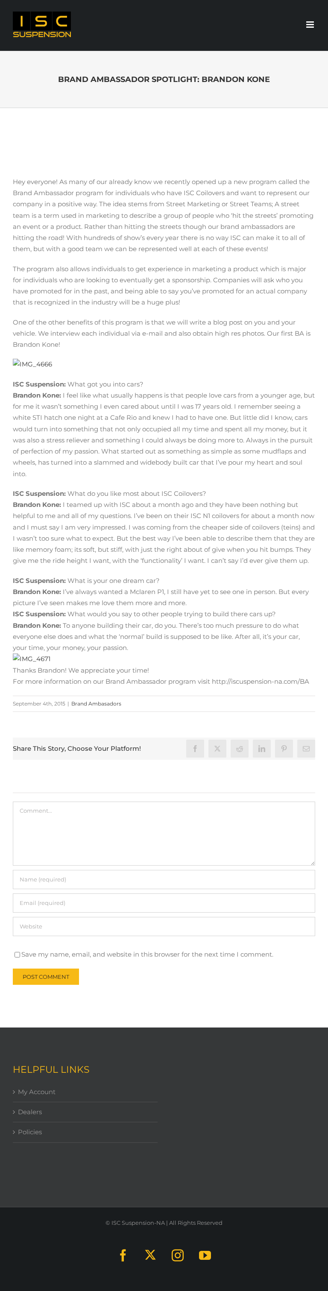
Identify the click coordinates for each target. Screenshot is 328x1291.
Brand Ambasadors (96, 703)
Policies (30, 1132)
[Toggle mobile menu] (310, 24)
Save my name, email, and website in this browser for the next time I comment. (147, 954)
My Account (37, 1092)
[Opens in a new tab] (217, 749)
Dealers (30, 1112)
